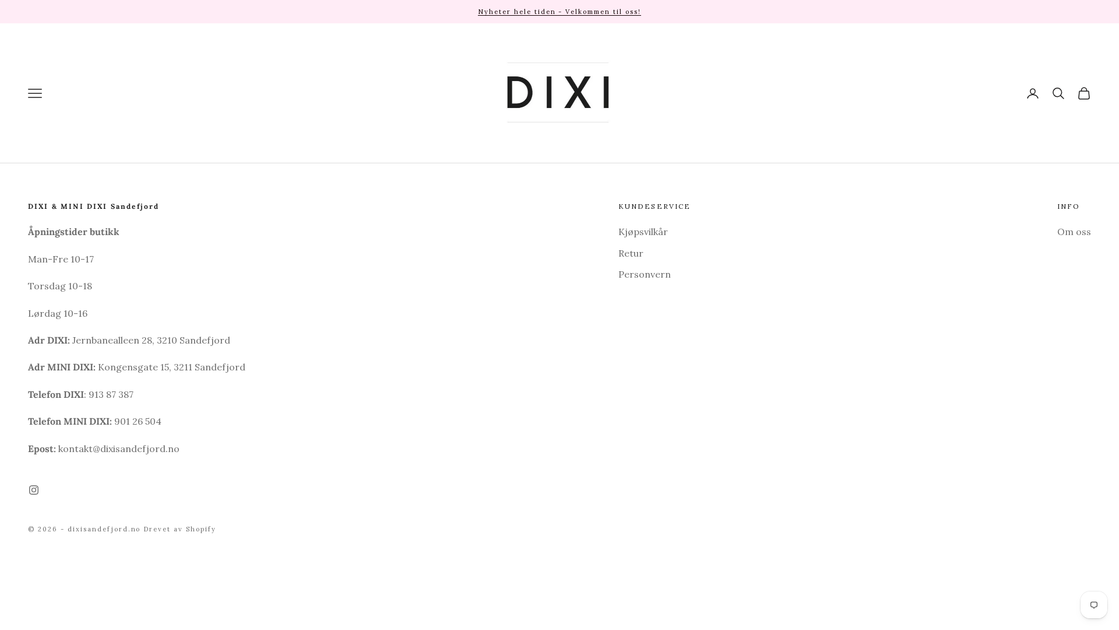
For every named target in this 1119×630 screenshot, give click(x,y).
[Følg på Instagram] (34, 490)
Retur (630, 253)
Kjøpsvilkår (643, 231)
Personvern (644, 274)
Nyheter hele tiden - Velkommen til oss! (559, 12)
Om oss (1074, 231)
